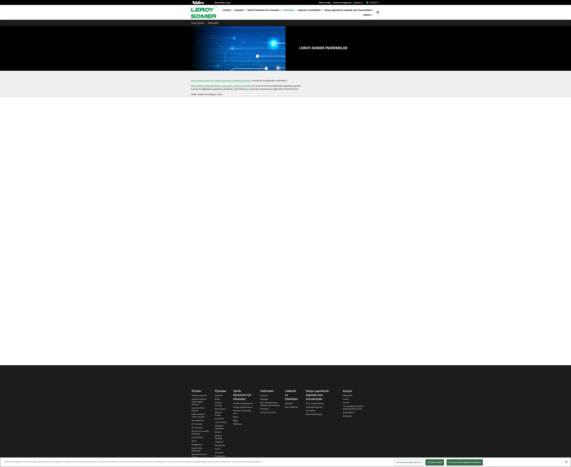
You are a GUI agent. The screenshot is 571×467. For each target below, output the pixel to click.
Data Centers (220, 409)
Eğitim (235, 420)
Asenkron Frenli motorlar (198, 409)
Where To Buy (325, 2)
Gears (194, 441)
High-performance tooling (199, 455)
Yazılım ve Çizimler (268, 412)
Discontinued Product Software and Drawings (270, 404)
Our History (310, 410)
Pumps (218, 449)
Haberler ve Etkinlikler (309, 10)
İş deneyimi (347, 416)
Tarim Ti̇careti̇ (220, 422)
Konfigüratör (197, 444)
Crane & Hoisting (218, 404)
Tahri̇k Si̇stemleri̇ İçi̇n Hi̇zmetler (263, 10)
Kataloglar (264, 399)
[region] (285, 462)
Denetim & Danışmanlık (243, 403)
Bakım (235, 417)
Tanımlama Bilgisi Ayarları (408, 462)
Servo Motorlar (198, 420)
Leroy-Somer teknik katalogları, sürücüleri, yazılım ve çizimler (221, 85)
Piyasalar (239, 10)
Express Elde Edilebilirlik (197, 449)
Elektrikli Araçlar (218, 413)
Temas (346, 399)
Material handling (218, 437)
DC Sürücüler (197, 427)
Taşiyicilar (219, 442)
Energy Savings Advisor (242, 407)
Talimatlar (264, 409)
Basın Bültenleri (291, 407)
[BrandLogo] (204, 12)
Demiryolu (219, 452)
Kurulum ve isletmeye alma (242, 412)
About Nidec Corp (222, 2)
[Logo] (198, 2)
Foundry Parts (197, 437)
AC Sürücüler (197, 424)
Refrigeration (220, 456)
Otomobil (218, 395)
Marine (218, 432)
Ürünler (227, 10)
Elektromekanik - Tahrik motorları (198, 415)
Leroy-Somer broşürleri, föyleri (206, 80)
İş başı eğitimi (348, 412)
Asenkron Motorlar (199, 395)
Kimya (217, 399)
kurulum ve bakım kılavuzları (236, 80)
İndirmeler (288, 10)
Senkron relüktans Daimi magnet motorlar (199, 402)
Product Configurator (342, 2)
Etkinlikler (289, 403)
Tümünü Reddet (434, 462)
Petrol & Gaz (220, 445)
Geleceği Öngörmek (314, 407)
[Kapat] (566, 462)
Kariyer (367, 14)
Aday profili (347, 395)
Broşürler (264, 395)
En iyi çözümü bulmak (315, 403)
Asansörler (219, 418)
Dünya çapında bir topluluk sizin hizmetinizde (347, 10)
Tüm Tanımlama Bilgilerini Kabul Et (464, 462)
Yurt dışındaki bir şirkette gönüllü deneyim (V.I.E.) (353, 407)
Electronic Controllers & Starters (200, 432)
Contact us (358, 2)
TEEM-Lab (237, 424)
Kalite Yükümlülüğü (314, 414)
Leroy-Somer (197, 22)
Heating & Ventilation (219, 427)
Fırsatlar (346, 402)
